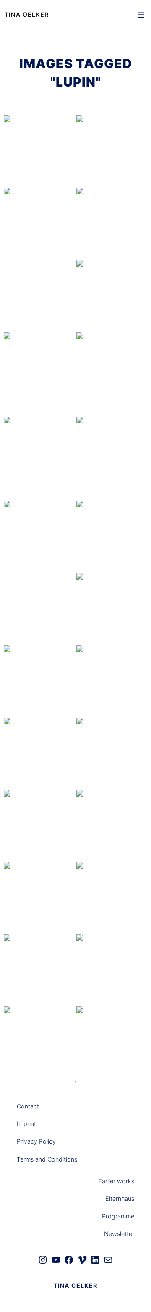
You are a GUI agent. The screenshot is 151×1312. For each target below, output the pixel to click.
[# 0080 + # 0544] (39, 229)
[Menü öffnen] (141, 15)
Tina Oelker (27, 14)
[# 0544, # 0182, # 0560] (111, 373)
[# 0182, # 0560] (39, 542)
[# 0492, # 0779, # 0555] (111, 458)
